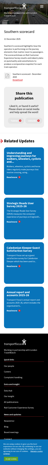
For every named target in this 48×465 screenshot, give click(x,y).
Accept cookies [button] (11, 459)
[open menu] (42, 6)
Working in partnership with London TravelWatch (20, 14)
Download (18, 80)
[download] (7, 76)
